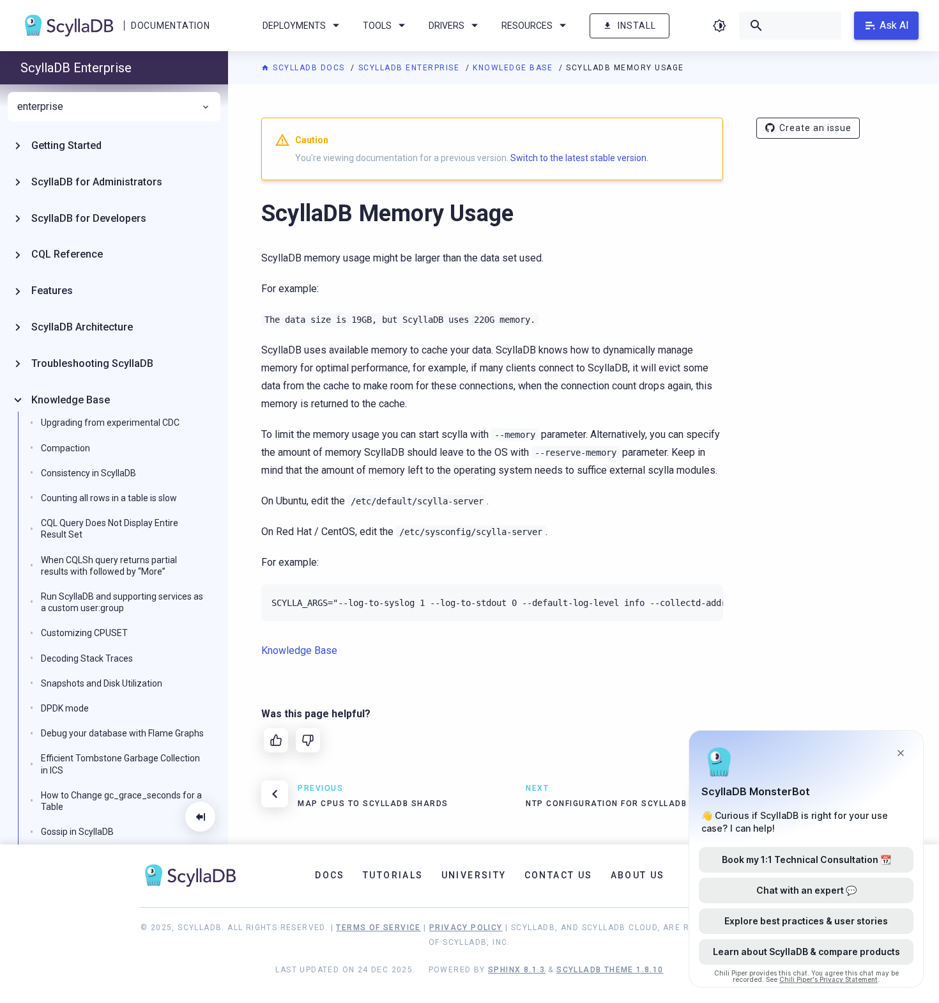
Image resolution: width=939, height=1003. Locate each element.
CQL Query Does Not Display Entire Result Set (109, 529)
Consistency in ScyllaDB (88, 473)
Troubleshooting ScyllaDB (92, 363)
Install (637, 25)
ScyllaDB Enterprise (410, 67)
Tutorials (393, 875)
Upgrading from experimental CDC (110, 422)
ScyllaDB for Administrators (96, 182)
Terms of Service (378, 927)
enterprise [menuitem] (40, 107)
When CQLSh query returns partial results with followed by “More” (109, 566)
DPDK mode (65, 708)
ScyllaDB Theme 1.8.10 (609, 969)
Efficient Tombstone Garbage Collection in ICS (120, 764)
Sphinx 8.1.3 (517, 969)
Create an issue (815, 128)
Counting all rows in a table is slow (109, 498)
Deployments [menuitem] (294, 25)
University (474, 875)
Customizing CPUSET (84, 633)
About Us (638, 875)
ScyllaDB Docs (308, 67)
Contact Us (558, 875)
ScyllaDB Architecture (82, 327)
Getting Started (66, 145)
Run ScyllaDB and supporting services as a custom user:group (122, 602)
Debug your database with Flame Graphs (122, 733)
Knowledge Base (514, 67)
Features (52, 290)
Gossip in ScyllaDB (77, 832)
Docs (330, 875)
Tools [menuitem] (377, 25)
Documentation (170, 25)
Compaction (65, 448)
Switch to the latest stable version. (579, 158)
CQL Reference (67, 254)
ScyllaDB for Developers (88, 218)
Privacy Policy (466, 927)
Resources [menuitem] (527, 25)
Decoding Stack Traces (87, 658)
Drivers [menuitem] (446, 25)
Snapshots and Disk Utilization (101, 683)
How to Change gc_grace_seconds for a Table (121, 801)
